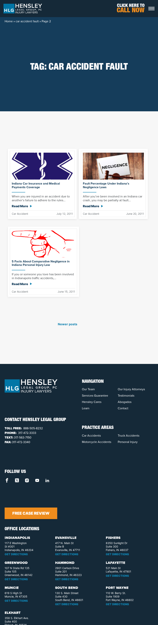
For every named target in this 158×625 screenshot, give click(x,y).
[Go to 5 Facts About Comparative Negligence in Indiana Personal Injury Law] (43, 244)
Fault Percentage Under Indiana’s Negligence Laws (106, 185)
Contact (123, 408)
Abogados (124, 402)
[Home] (22, 8)
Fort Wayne (117, 587)
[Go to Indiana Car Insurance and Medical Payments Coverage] (42, 166)
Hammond (64, 562)
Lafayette (115, 562)
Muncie (12, 587)
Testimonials (126, 395)
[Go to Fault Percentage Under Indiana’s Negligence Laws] (113, 166)
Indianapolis (17, 537)
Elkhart (13, 612)
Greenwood (16, 562)
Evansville (65, 537)
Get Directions (16, 554)
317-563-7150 (22, 437)
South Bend (66, 587)
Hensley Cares (91, 402)
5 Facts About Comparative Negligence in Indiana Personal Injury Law (41, 263)
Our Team (88, 389)
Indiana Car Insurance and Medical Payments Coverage (36, 185)
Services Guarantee (95, 395)
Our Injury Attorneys (131, 389)
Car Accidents (91, 435)
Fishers (113, 537)
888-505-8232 (33, 428)
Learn (85, 408)
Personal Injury (128, 442)
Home (9, 21)
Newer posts (67, 324)
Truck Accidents (128, 435)
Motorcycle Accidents (96, 442)
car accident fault (27, 21)
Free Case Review (31, 513)
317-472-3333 (26, 433)
